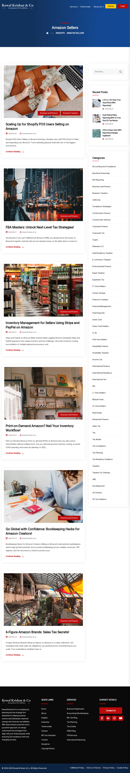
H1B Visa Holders (99, 339)
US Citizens (97, 493)
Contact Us (111, 710)
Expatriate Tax (98, 280)
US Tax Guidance (99, 499)
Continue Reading (13, 151)
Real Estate (97, 413)
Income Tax (97, 359)
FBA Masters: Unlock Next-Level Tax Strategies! (40, 227)
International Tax (99, 379)
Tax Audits (96, 439)
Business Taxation (70, 113)
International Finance (101, 366)
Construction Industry (101, 220)
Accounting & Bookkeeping (77, 713)
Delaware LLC (98, 246)
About (43, 713)
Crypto (95, 240)
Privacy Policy (109, 768)
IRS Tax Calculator (48, 735)
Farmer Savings (98, 293)
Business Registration (75, 709)
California (96, 200)
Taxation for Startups (101, 472)
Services (73, 7)
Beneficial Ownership (101, 173)
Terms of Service (93, 768)
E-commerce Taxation (101, 260)
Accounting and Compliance (104, 166)
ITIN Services (72, 735)
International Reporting (76, 740)
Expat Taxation (98, 273)
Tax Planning (97, 453)
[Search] (122, 70)
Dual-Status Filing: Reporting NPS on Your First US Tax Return (112, 118)
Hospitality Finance (100, 346)
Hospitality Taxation (100, 353)
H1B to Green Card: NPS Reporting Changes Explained (112, 133)
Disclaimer (45, 744)
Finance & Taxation (100, 299)
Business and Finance (49, 113)
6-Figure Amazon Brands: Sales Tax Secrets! (37, 632)
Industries (45, 722)
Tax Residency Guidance (102, 459)
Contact (44, 740)
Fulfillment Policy (77, 768)
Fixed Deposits (98, 313)
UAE (94, 479)
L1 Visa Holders (99, 393)
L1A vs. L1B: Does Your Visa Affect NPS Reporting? (112, 102)
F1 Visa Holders (99, 286)
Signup (111, 6)
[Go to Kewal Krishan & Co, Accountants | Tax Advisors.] (50, 33)
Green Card (97, 320)
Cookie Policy (122, 768)
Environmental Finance (101, 266)
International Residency (102, 373)
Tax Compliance (99, 446)
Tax (93, 433)
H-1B (94, 333)
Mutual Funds (98, 399)
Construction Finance (101, 213)
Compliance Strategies (101, 206)
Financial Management (101, 306)
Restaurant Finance (100, 419)
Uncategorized (98, 486)
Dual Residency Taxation (102, 253)
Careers (44, 731)
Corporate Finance (100, 226)
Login (123, 6)
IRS (93, 386)
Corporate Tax (98, 233)
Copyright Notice (48, 749)
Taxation (96, 466)
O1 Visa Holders (99, 406)
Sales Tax (96, 426)
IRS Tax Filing (72, 718)
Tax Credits (71, 726)
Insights (44, 718)
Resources (98, 7)
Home (43, 709)
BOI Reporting (98, 180)
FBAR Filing (71, 731)
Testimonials (85, 7)
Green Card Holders (100, 326)
